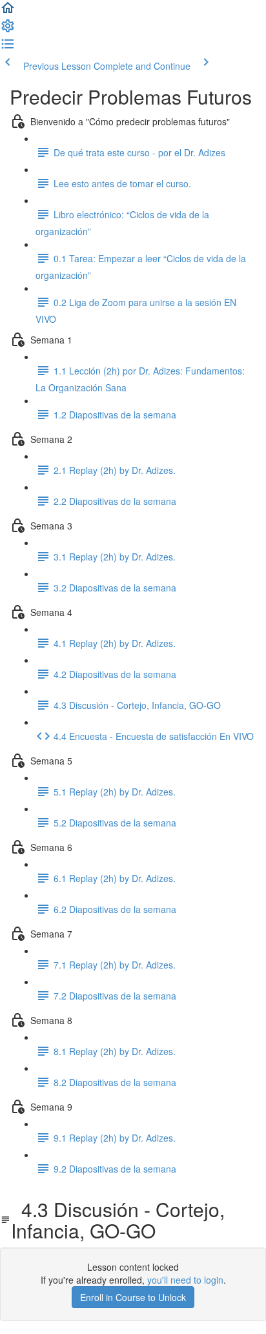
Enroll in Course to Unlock (133, 1297)
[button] (7, 11)
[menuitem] (7, 29)
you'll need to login (185, 1279)
